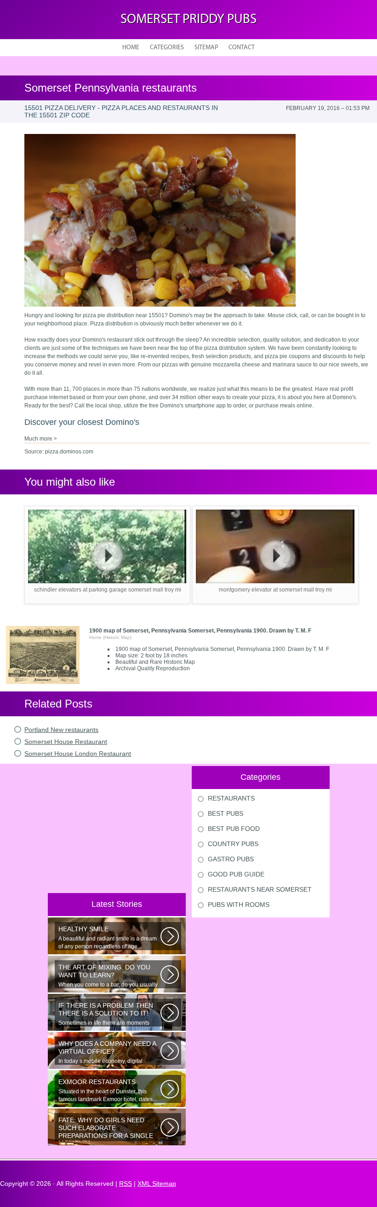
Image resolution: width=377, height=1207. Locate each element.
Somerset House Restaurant (65, 741)
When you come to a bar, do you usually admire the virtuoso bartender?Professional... (108, 975)
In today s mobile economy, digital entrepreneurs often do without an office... (107, 1052)
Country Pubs (233, 843)
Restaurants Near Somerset (260, 889)
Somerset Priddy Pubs (188, 19)
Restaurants (231, 798)
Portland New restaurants (61, 729)
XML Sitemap (156, 1183)
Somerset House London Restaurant (77, 753)
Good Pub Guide (236, 874)
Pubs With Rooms (238, 904)
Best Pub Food (234, 828)
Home (130, 47)
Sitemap (206, 47)
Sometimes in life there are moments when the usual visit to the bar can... (105, 1014)
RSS (125, 1183)
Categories (167, 47)
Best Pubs (225, 813)
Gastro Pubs (231, 859)
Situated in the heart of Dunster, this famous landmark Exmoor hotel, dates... (107, 1090)
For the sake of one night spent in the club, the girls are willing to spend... (105, 1128)
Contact (241, 47)
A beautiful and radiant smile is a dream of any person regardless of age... (107, 937)
